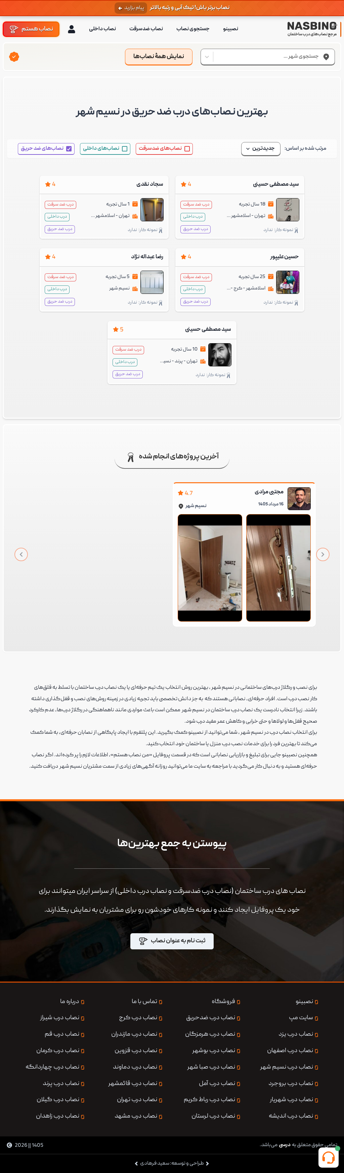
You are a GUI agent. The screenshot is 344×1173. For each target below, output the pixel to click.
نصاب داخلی (102, 29)
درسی (285, 1145)
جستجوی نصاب (193, 29)
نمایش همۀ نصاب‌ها (158, 57)
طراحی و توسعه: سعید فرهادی (172, 1163)
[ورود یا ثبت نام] (71, 29)
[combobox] (318, 57)
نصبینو (230, 29)
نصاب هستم (37, 29)
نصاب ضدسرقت (146, 29)
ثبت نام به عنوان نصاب (178, 941)
